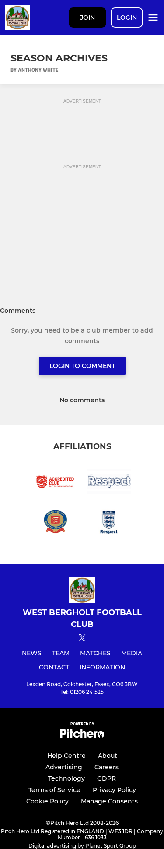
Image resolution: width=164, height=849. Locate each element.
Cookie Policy (47, 801)
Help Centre (66, 756)
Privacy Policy (114, 790)
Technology (66, 778)
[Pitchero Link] (82, 736)
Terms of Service (54, 790)
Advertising (63, 767)
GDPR (106, 778)
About (107, 756)
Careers (106, 767)
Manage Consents (109, 801)
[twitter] (82, 639)
